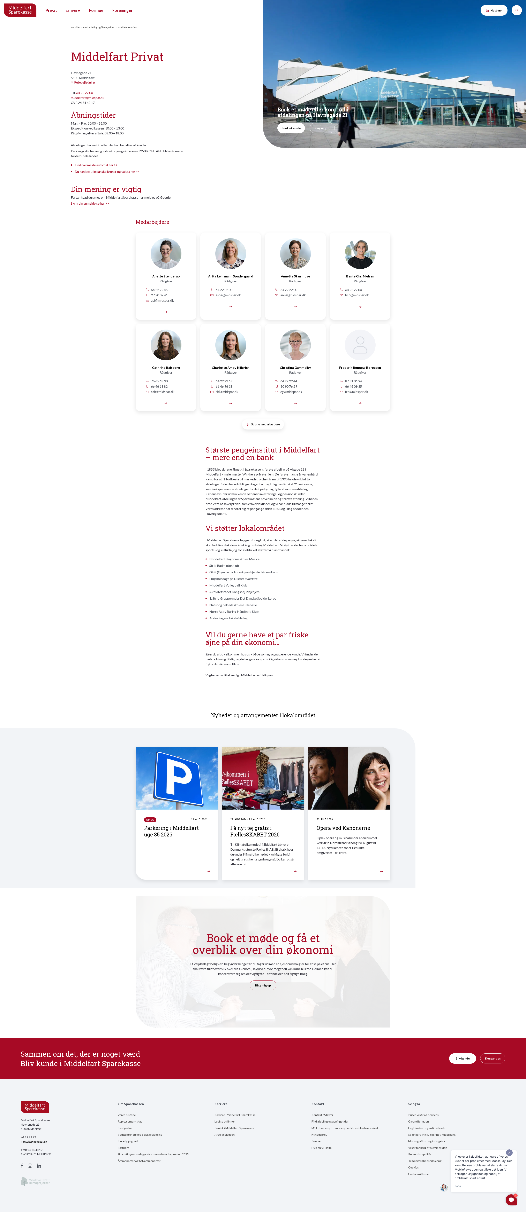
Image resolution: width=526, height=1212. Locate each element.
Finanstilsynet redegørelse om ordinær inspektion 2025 (153, 1154)
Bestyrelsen (125, 1128)
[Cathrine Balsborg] (166, 347)
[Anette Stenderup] (166, 256)
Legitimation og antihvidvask (426, 1128)
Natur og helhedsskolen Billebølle (233, 605)
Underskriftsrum (418, 1174)
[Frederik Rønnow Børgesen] (360, 403)
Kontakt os (493, 1058)
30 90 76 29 (288, 386)
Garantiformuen (418, 1121)
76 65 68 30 (159, 381)
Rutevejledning (84, 82)
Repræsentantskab (130, 1121)
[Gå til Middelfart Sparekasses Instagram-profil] (30, 1166)
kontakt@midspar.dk (34, 1141)
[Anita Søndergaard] (230, 256)
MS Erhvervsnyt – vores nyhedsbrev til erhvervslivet (344, 1128)
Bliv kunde (463, 1058)
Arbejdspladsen (225, 1134)
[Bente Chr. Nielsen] (360, 306)
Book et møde (291, 128)
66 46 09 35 (353, 386)
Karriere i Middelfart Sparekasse (235, 1115)
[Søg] (517, 10)
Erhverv (73, 10)
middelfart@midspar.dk (87, 98)
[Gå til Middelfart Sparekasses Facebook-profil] (22, 1166)
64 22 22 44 (288, 381)
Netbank (496, 10)
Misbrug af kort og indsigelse (426, 1141)
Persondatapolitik (419, 1154)
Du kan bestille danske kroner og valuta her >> (107, 171)
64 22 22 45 (159, 290)
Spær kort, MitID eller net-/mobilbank (432, 1134)
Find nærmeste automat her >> (96, 165)
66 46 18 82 (159, 386)
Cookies (413, 1167)
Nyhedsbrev (319, 1134)
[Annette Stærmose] (295, 256)
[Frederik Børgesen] (360, 347)
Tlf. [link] (82, 93)
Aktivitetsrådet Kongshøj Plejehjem (234, 592)
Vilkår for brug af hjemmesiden (427, 1147)
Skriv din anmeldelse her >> (90, 203)
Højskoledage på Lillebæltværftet (233, 579)
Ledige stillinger (225, 1121)
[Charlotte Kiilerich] (230, 347)
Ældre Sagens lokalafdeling (228, 618)
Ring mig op (322, 128)
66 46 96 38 (223, 386)
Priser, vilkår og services (423, 1115)
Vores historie (127, 1115)
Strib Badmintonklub (224, 565)
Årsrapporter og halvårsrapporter (139, 1161)
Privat (51, 10)
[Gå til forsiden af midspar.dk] (20, 10)
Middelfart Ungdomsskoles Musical (234, 559)
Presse (316, 1141)
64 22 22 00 (84, 93)
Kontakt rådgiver (322, 1115)
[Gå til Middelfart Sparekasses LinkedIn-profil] (39, 1166)
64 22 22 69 (223, 381)
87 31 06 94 (353, 381)
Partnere (123, 1147)
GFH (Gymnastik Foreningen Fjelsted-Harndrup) (243, 572)
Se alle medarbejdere (265, 424)
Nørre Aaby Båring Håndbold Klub (234, 611)
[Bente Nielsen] (360, 256)
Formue (96, 10)
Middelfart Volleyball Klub (228, 585)
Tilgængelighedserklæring (425, 1161)
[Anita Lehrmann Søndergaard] (230, 306)
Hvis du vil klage (321, 1147)
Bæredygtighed (128, 1141)
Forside (75, 27)
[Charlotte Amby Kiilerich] (230, 403)
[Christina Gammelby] (295, 347)
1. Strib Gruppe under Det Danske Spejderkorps (242, 598)
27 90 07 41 (159, 295)
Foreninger (122, 10)
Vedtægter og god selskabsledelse (140, 1134)
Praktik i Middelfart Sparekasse (234, 1128)
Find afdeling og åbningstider (99, 27)
